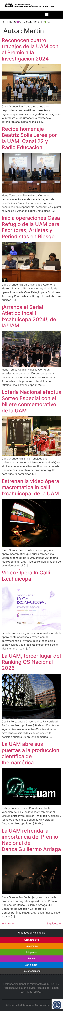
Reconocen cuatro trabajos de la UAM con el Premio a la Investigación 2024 (30, 49)
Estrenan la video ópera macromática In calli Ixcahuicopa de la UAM (30, 487)
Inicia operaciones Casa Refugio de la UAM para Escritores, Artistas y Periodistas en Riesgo (31, 227)
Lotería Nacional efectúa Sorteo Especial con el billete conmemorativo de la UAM (31, 401)
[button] (47, 15)
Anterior (8, 923)
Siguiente (54, 923)
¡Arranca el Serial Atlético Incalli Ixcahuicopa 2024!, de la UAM (29, 316)
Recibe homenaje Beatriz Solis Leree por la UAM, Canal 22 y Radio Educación (29, 138)
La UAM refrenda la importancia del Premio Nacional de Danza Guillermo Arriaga (31, 840)
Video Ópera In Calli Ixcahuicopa (26, 575)
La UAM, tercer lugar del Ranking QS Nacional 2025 (31, 662)
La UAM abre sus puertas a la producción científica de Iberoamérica (30, 753)
